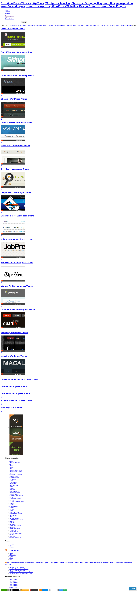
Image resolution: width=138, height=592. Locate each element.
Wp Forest (12, 581)
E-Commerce (13, 482)
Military (11, 509)
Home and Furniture (15, 498)
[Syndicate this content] (6, 550)
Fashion (11, 488)
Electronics (12, 483)
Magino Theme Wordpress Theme (16, 400)
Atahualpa (12, 555)
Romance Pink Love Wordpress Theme (20, 573)
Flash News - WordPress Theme (15, 146)
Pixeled (11, 553)
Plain (11, 517)
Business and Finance (16, 471)
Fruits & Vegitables (14, 492)
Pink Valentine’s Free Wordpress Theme (21, 572)
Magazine (12, 508)
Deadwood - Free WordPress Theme (17, 216)
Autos (11, 465)
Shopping (12, 524)
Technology (12, 530)
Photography (13, 515)
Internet (11, 504)
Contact (7, 13)
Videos (11, 535)
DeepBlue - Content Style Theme (16, 192)
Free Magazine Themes (11, 407)
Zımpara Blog (13, 587)
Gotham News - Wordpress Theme (16, 122)
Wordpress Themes (15, 538)
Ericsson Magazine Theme (17, 570)
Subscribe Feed (9, 19)
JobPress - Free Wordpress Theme (17, 239)
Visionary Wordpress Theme (14, 386)
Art (10, 464)
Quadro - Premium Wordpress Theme (18, 309)
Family (11, 486)
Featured (12, 489)
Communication (14, 477)
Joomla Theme (13, 506)
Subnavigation (9, 16)
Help (6, 10)
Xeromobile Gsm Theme (16, 567)
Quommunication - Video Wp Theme (17, 75)
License (7, 11)
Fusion (11, 556)
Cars (10, 473)
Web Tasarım (13, 579)
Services (12, 523)
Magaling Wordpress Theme (14, 356)
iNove (11, 558)
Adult (11, 461)
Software (12, 527)
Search (7, 17)
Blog (10, 468)
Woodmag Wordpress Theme (14, 333)
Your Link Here (13, 582)
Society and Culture (15, 526)
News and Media (14, 512)
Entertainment (13, 485)
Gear (10, 559)
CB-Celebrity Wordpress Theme (15, 393)
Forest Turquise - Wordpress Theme (17, 52)
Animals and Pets (14, 462)
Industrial (12, 503)
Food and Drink (14, 491)
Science (11, 521)
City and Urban (13, 476)
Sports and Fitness (14, 529)
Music (11, 511)
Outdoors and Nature (15, 514)
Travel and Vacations (15, 533)
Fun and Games (14, 494)
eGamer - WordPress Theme (14, 99)
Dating (11, 480)
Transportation (13, 532)
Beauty (11, 467)
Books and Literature (15, 470)
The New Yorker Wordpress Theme (17, 263)
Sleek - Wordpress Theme (13, 29)
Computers (12, 479)
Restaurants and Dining (16, 520)
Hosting (11, 500)
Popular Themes (13, 550)
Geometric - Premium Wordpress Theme (19, 379)
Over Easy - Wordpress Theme (15, 169)
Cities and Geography (15, 474)
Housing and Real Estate (16, 501)
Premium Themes (14, 518)
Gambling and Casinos (16, 495)
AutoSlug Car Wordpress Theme (18, 569)
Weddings (12, 536)
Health (11, 497)
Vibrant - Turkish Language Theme (17, 286)
